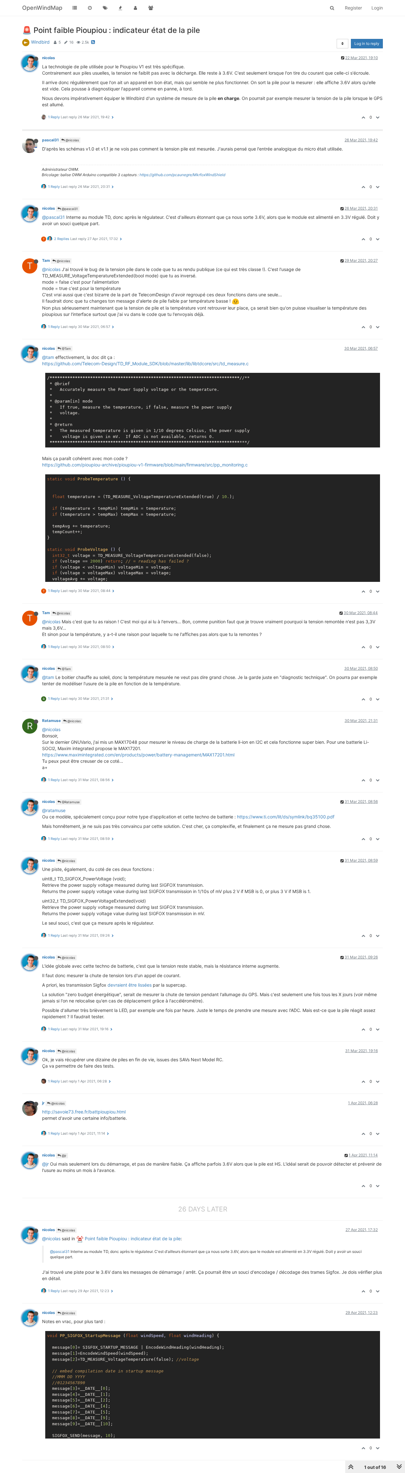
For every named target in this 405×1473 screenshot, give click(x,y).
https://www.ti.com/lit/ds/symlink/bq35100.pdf (285, 816)
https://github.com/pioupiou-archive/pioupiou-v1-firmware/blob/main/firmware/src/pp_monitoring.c (145, 464)
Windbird (40, 42)
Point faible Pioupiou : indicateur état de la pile (132, 1238)
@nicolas (72, 140)
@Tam (66, 348)
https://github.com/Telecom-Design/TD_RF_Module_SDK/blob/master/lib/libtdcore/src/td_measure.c (145, 363)
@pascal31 (69, 209)
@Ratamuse (70, 802)
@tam (48, 357)
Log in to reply (366, 43)
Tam (46, 260)
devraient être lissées (130, 985)
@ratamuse (53, 810)
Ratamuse (51, 720)
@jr (63, 1155)
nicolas (48, 57)
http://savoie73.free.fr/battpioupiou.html (84, 1111)
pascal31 (50, 140)
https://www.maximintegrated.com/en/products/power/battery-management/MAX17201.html (138, 754)
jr (43, 1102)
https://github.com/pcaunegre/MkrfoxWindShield (182, 174)
